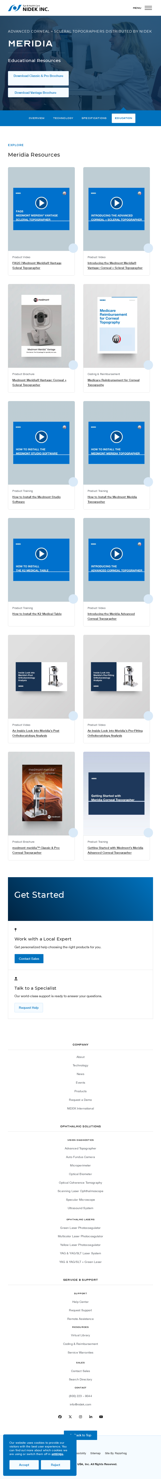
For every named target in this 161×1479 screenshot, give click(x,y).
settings (57, 1454)
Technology (63, 118)
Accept (24, 1465)
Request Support (80, 1310)
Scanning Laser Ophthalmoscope (80, 1191)
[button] (143, 8)
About (80, 1057)
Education (123, 118)
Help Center (80, 1301)
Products (80, 1091)
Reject (55, 1465)
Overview (36, 118)
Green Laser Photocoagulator (80, 1227)
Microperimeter (80, 1165)
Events (80, 1082)
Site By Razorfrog (116, 1453)
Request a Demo (80, 1099)
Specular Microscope (80, 1199)
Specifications (94, 118)
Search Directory (80, 1379)
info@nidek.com (80, 1404)
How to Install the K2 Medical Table (36, 613)
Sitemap (95, 1453)
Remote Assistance (80, 1319)
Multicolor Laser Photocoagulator (80, 1236)
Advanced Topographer (80, 1148)
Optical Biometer (80, 1174)
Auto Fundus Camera (80, 1157)
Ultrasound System (80, 1208)
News (80, 1074)
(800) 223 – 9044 (80, 1396)
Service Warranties (80, 1352)
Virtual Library (80, 1335)
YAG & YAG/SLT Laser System (80, 1253)
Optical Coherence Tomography (80, 1182)
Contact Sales (80, 1371)
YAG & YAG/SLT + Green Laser (80, 1262)
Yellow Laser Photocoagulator (80, 1245)
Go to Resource (25, 201)
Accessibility (78, 1453)
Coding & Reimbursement (80, 1344)
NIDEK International (80, 1108)
